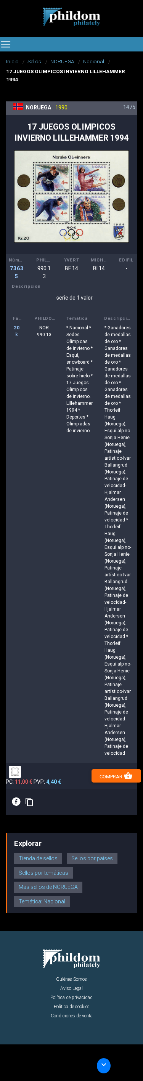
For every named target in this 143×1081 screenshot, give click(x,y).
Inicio (12, 61)
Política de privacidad (71, 997)
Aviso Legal (71, 988)
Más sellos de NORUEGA (48, 887)
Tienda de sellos (38, 858)
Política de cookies (72, 1006)
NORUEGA (62, 61)
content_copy (29, 802)
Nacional (93, 61)
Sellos (34, 61)
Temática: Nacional (42, 901)
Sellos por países (92, 858)
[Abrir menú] (5, 44)
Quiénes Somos (71, 979)
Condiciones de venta (72, 1015)
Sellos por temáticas (43, 873)
